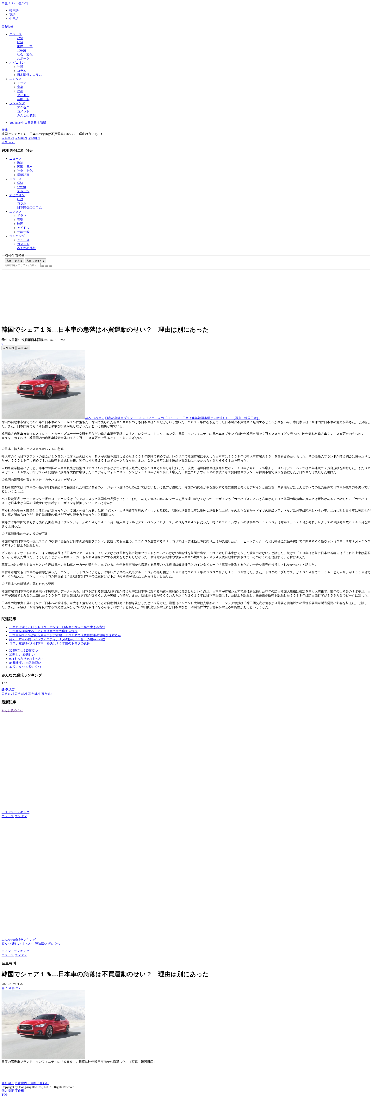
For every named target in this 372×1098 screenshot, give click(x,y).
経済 (20, 42)
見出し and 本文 (35, 260)
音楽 (20, 87)
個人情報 (8, 1090)
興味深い (41, 943)
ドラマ (21, 83)
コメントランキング (15, 951)
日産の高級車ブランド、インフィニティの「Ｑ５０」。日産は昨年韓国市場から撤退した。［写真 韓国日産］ (182, 418)
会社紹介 (8, 1083)
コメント (23, 111)
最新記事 (8, 27)
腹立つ (6, 943)
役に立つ (54, 943)
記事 (8, 689)
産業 (5, 129)
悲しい (16, 943)
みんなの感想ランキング (19, 939)
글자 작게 (8, 347)
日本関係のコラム (29, 74)
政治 (20, 38)
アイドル (23, 95)
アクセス (23, 107)
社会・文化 (25, 54)
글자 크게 (23, 347)
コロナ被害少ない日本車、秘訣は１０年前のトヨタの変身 (49, 643)
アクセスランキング (15, 812)
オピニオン (17, 62)
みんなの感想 (26, 115)
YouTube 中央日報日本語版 (27, 122)
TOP (5, 1094)
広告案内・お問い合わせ (32, 1083)
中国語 (14, 18)
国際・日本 (25, 46)
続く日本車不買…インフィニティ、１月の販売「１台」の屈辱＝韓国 (57, 639)
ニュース (15, 34)
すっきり (28, 943)
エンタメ (15, 78)
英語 (12, 14)
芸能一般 (23, 99)
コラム (21, 70)
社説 (20, 66)
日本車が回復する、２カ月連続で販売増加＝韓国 (43, 631)
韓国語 (14, 10)
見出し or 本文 (14, 260)
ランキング (17, 103)
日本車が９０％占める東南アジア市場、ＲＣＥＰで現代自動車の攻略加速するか (65, 635)
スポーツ (23, 58)
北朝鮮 (21, 50)
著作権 (19, 1090)
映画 (20, 91)
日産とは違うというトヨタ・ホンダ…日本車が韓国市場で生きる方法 (57, 627)
